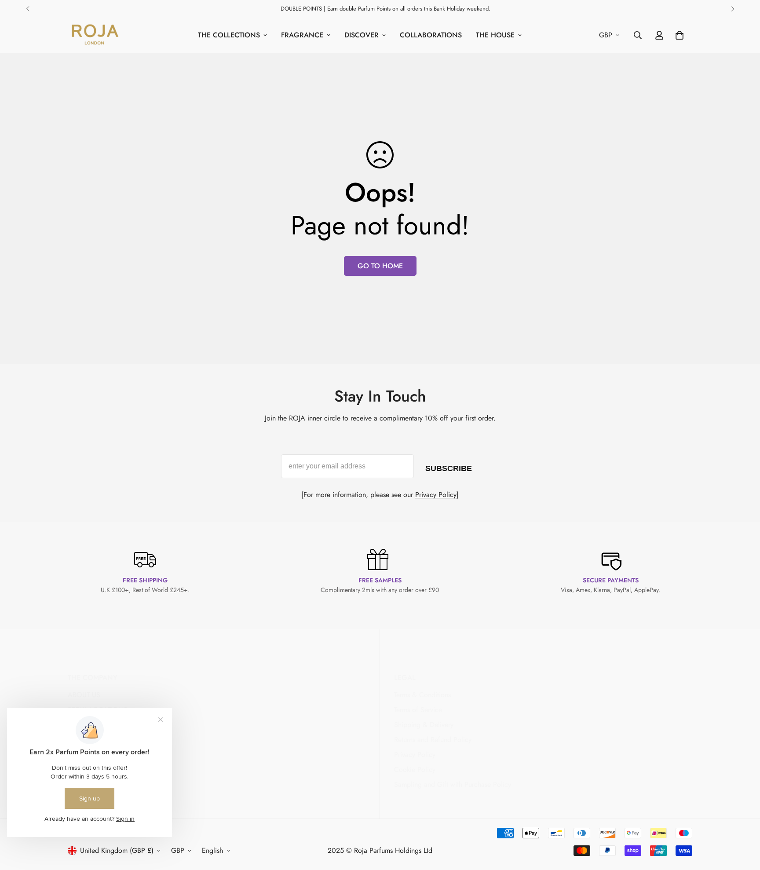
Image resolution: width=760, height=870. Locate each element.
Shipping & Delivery (423, 725)
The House (495, 35)
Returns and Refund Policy (432, 740)
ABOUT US (84, 695)
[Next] (732, 9)
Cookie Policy (414, 769)
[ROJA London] (94, 35)
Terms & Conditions (422, 695)
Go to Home (380, 266)
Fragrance (302, 35)
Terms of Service (418, 710)
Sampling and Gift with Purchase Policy (452, 784)
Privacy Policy (436, 495)
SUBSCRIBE (448, 466)
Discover (361, 35)
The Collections (229, 35)
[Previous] (27, 9)
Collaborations (431, 35)
